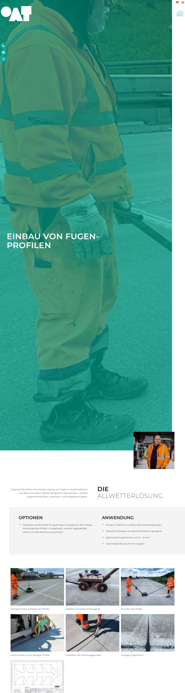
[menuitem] (177, 2)
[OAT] (16, 17)
